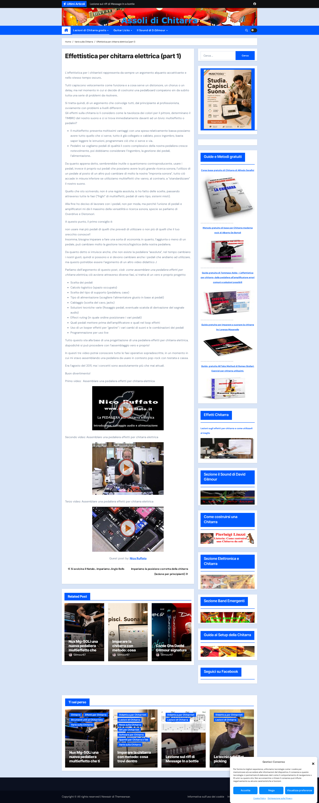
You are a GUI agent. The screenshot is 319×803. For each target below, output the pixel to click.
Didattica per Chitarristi (132, 714)
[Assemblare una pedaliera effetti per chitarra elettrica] (128, 410)
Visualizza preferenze (299, 790)
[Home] (66, 30)
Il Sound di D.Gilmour (151, 30)
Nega (271, 790)
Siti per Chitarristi (129, 729)
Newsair (106, 796)
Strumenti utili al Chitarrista (87, 719)
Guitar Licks (122, 30)
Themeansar (122, 796)
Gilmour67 (79, 654)
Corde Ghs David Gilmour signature (171, 648)
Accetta (245, 790)
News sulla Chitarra (130, 724)
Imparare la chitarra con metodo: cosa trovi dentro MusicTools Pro (125, 650)
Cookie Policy (259, 798)
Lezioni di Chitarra (129, 719)
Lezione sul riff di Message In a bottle (182, 759)
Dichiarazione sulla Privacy (280, 798)
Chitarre (75, 714)
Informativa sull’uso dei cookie (206, 796)
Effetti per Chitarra (95, 714)
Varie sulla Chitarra (82, 724)
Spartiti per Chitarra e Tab (133, 739)
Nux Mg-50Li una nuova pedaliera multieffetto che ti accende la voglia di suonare (84, 650)
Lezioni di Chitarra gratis (90, 30)
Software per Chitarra (131, 734)
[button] (311, 761)
